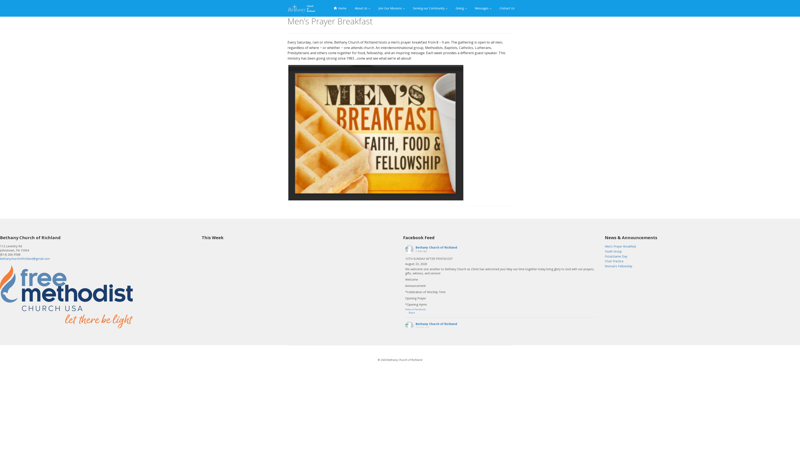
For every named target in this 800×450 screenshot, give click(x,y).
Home (341, 8)
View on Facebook (415, 309)
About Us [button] (361, 8)
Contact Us (507, 8)
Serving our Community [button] (429, 8)
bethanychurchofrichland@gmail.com (25, 259)
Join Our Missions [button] (390, 8)
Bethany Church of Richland (436, 247)
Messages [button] (482, 8)
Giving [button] (460, 8)
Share (412, 312)
